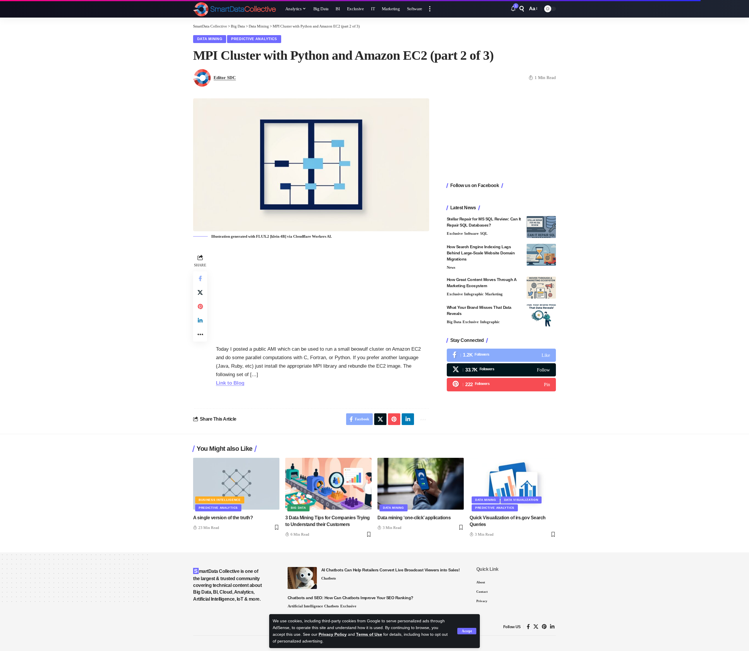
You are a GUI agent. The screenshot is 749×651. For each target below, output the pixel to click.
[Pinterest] (501, 384)
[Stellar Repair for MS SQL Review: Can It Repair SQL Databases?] (541, 227)
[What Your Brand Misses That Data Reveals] (541, 315)
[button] (466, 631)
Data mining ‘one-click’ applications (414, 517)
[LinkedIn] (552, 627)
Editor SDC (225, 77)
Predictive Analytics (254, 39)
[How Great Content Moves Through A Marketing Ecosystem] (541, 288)
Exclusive (455, 233)
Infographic (474, 294)
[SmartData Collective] (234, 9)
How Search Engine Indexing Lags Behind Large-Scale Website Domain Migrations (481, 252)
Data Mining (209, 39)
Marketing (494, 294)
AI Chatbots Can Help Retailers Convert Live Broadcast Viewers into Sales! (390, 570)
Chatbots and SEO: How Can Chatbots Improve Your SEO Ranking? (350, 597)
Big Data (454, 322)
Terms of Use (369, 634)
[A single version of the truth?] (236, 484)
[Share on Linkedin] (200, 320)
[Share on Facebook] (200, 278)
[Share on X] (200, 292)
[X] (501, 369)
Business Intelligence (220, 499)
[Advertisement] (322, 294)
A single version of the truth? (223, 517)
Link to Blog (230, 383)
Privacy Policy (333, 634)
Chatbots (328, 578)
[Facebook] (501, 355)
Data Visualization (521, 499)
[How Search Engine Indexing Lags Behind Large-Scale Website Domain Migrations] (541, 255)
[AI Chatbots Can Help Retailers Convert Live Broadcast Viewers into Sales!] (302, 578)
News (451, 267)
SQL (484, 233)
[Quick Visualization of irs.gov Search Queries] (513, 484)
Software (471, 233)
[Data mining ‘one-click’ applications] (420, 484)
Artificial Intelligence (305, 606)
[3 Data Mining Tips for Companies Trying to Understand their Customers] (328, 484)
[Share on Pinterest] (200, 306)
